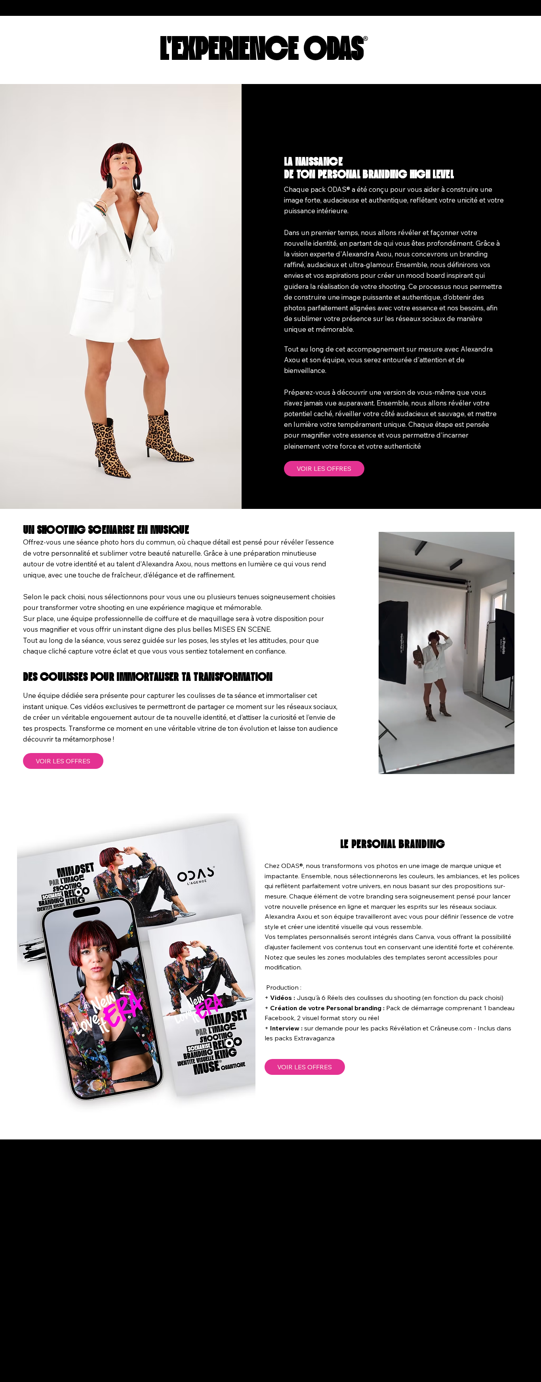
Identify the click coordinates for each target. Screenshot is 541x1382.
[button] (501, 764)
